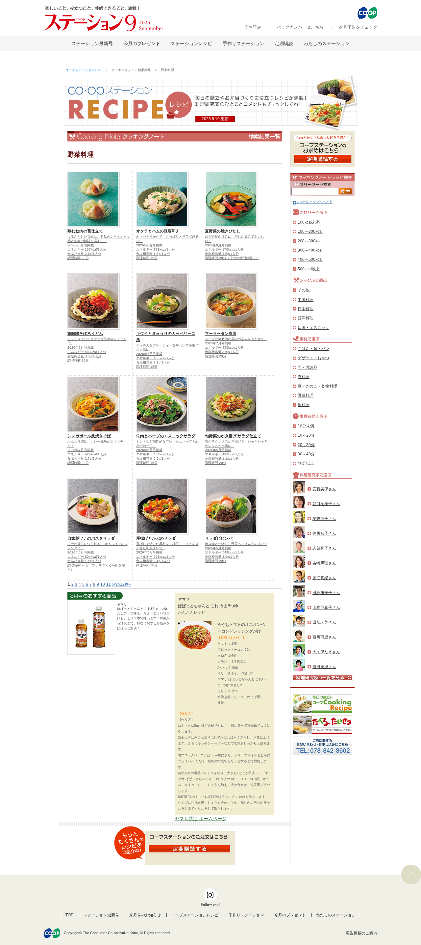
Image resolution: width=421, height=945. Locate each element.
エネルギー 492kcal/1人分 (224, 454)
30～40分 (306, 454)
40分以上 (306, 463)
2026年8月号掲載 (80, 245)
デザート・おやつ (313, 358)
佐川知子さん (324, 533)
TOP (69, 915)
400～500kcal (310, 259)
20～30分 (306, 445)
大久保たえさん (326, 652)
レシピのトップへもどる (314, 201)
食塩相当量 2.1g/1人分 (153, 362)
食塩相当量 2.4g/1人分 (153, 561)
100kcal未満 (309, 222)
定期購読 (284, 43)
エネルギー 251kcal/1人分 (155, 556)
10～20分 (306, 435)
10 (102, 584)
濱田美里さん (324, 666)
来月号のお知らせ (145, 915)
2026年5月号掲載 (218, 450)
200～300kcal (310, 241)
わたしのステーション (327, 43)
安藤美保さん (324, 489)
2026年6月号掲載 (149, 450)
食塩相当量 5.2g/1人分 (153, 458)
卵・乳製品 (307, 367)
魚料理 (304, 404)
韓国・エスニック (313, 327)
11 (108, 584)
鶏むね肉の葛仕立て (85, 231)
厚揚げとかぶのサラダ (156, 538)
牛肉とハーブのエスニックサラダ (165, 436)
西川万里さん (324, 637)
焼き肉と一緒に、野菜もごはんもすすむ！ (236, 544)
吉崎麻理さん (324, 563)
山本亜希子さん (326, 607)
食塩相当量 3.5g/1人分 (222, 254)
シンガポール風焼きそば (89, 436)
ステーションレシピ (191, 43)
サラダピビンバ (219, 538)
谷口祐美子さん (326, 503)
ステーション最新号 (92, 43)
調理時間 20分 (78, 258)
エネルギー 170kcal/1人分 (224, 249)
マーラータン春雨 (220, 333)
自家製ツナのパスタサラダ (91, 538)
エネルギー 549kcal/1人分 (224, 552)
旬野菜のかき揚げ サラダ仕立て (233, 436)
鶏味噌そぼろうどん (85, 333)
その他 (304, 290)
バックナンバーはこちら (300, 27)
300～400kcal (310, 250)
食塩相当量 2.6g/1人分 (84, 254)
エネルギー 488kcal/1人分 (155, 358)
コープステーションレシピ (194, 915)
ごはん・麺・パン (313, 348)
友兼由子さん (324, 518)
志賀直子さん (324, 548)
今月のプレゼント (141, 43)
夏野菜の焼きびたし (222, 231)
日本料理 (305, 309)
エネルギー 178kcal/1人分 (155, 249)
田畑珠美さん (324, 622)
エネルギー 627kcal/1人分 (86, 454)
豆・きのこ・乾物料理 (317, 386)
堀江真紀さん (324, 578)
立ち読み (252, 27)
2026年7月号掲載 (80, 347)
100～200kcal (310, 231)
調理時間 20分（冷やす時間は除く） (232, 258)
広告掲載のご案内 (361, 933)
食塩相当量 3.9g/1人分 (222, 556)
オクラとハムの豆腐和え (158, 231)
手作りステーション (243, 43)
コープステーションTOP (83, 70)
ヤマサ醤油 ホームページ (201, 818)
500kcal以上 (309, 269)
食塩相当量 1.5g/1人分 (153, 254)
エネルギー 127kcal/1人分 (86, 249)
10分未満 (306, 426)
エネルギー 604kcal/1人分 (86, 556)
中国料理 (305, 299)
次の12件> (121, 584)
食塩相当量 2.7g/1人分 (84, 458)
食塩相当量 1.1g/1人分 (222, 458)
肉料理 (304, 376)
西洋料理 (305, 318)
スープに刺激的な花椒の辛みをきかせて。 (236, 339)
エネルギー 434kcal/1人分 (155, 454)
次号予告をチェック (358, 27)
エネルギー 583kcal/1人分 (86, 352)
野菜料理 (305, 395)
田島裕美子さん (326, 592)
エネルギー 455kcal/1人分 (224, 347)
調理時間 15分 (147, 258)
